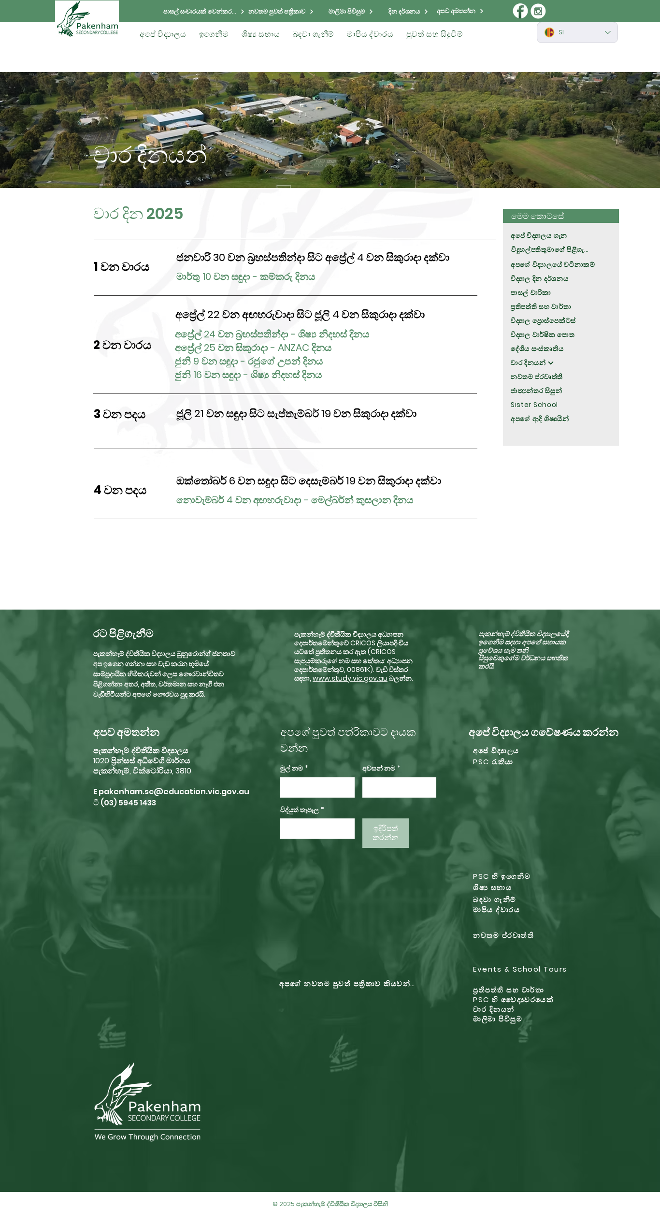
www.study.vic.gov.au (350, 678)
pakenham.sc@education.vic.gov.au (174, 791)
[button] (163, 34)
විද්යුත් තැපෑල (302, 810)
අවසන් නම (381, 768)
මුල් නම (294, 768)
